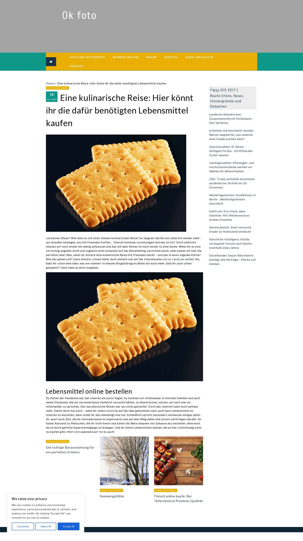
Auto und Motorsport (87, 57)
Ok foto (79, 15)
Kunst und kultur (199, 57)
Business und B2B (125, 57)
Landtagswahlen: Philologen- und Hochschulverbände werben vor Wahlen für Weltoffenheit (231, 167)
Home (50, 83)
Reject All (46, 526)
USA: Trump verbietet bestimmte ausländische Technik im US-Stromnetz (232, 183)
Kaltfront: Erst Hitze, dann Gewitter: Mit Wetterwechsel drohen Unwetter (229, 215)
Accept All (68, 526)
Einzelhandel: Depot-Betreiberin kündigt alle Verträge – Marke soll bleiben (232, 259)
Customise (23, 526)
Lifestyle (171, 57)
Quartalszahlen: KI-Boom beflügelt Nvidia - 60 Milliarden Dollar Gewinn (231, 151)
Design (151, 57)
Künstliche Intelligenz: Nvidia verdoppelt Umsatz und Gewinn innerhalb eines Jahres (230, 243)
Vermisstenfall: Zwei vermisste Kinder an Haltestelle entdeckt (230, 229)
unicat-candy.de (173, 259)
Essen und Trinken (57, 88)
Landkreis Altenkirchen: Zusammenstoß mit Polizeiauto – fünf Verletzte (231, 118)
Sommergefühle (112, 496)
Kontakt (77, 66)
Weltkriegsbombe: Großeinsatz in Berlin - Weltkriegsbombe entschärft (232, 199)
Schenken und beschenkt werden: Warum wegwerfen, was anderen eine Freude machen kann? (231, 135)
